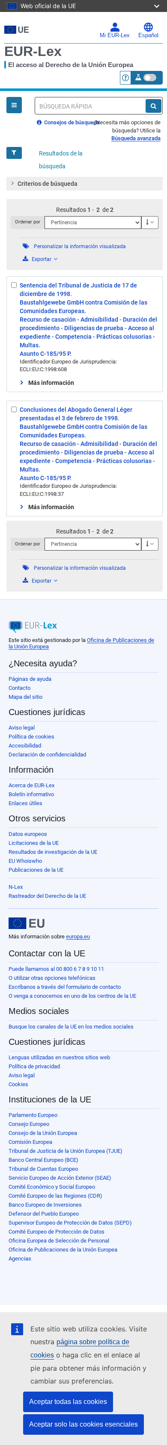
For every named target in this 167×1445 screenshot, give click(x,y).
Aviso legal (22, 727)
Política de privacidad (34, 1066)
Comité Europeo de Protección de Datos (56, 1231)
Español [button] (148, 35)
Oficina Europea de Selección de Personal (59, 1240)
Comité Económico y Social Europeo (52, 1187)
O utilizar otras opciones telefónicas (52, 978)
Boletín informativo (31, 794)
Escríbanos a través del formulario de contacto (65, 987)
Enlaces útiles (25, 803)
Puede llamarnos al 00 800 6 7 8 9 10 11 (56, 969)
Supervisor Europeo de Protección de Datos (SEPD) (70, 1222)
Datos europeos (28, 834)
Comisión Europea (30, 1142)
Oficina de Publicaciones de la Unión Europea (63, 1249)
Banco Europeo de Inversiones (45, 1205)
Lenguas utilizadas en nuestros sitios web (59, 1057)
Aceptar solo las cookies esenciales (83, 1424)
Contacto (19, 688)
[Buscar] (153, 106)
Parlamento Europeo (33, 1115)
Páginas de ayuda (30, 679)
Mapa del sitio (25, 697)
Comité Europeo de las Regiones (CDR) (55, 1196)
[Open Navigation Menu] (14, 105)
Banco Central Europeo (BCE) (43, 1160)
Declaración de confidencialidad (47, 754)
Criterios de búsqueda (48, 183)
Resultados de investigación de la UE (53, 852)
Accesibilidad (25, 745)
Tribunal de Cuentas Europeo (43, 1169)
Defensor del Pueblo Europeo (44, 1214)
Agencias (20, 1258)
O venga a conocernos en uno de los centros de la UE (72, 996)
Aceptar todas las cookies (68, 1401)
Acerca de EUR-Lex (31, 785)
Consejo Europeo (29, 1124)
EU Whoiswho (25, 861)
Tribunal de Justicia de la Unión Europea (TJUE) (65, 1151)
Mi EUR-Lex (115, 35)
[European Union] (27, 923)
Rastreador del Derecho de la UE (47, 896)
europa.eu (78, 936)
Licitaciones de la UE (34, 843)
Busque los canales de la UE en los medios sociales (71, 1026)
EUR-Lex (33, 51)
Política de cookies (31, 736)
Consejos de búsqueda (71, 122)
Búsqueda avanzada (136, 138)
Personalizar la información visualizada (80, 246)
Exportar (41, 259)
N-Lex (16, 887)
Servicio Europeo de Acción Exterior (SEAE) (60, 1178)
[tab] (84, 183)
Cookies (18, 1084)
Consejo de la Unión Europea (43, 1133)
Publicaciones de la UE (36, 870)
